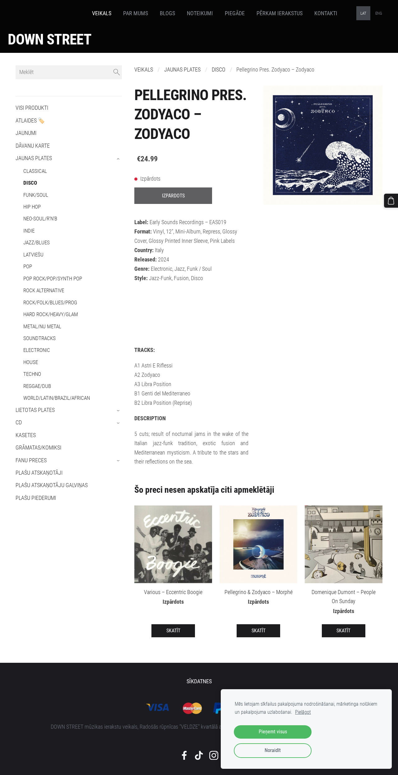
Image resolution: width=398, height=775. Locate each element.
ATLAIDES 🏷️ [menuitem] (30, 121)
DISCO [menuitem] (30, 183)
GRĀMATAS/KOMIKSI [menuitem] (38, 448)
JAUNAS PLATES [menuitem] (34, 158)
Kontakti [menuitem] (325, 13)
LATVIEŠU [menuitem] (33, 254)
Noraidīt (273, 750)
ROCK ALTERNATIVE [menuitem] (43, 290)
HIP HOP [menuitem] (32, 207)
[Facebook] (184, 755)
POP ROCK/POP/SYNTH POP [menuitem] (52, 278)
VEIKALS (143, 70)
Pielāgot (303, 712)
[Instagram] (213, 755)
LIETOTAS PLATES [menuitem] (35, 410)
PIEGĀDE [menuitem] (235, 13)
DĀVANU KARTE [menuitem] (33, 146)
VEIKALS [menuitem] (101, 13)
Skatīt (173, 631)
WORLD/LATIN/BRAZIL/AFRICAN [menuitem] (56, 398)
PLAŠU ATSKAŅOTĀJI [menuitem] (39, 473)
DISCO (218, 70)
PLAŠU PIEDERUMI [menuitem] (36, 498)
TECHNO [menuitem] (32, 374)
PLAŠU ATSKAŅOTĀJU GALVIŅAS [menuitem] (52, 485)
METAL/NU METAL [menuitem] (42, 326)
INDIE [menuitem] (29, 231)
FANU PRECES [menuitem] (31, 460)
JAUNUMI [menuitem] (26, 133)
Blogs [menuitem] (167, 13)
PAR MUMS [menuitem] (135, 13)
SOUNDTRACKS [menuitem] (39, 338)
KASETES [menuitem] (26, 435)
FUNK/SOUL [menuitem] (35, 195)
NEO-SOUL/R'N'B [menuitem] (40, 218)
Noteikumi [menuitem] (200, 13)
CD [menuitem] (19, 422)
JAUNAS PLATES (182, 70)
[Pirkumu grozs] (391, 201)
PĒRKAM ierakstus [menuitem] (280, 13)
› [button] (119, 159)
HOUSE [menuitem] (30, 362)
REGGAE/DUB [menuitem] (37, 386)
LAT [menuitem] (363, 13)
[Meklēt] (117, 72)
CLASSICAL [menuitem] (35, 171)
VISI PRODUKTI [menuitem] (32, 108)
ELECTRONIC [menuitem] (36, 350)
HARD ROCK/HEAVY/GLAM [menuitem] (50, 314)
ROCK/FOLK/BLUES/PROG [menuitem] (50, 302)
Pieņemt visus (273, 732)
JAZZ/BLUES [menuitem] (36, 242)
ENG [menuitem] (378, 13)
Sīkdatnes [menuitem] (199, 681)
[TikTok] (199, 755)
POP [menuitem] (27, 266)
